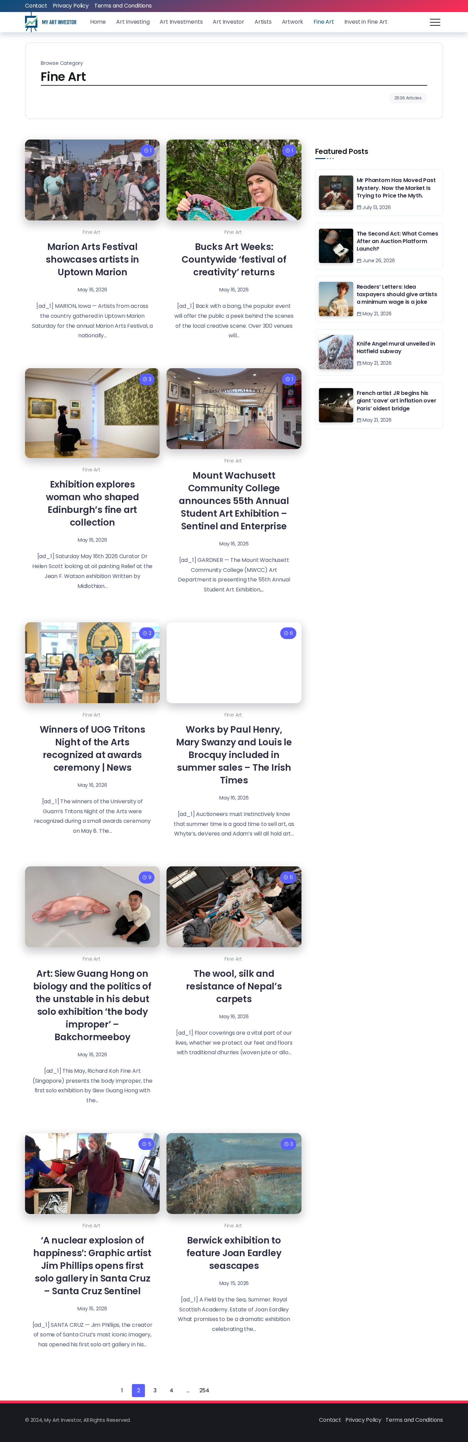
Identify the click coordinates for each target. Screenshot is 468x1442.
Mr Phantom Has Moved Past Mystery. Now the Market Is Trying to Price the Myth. (396, 188)
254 (204, 1390)
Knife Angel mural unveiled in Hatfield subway (396, 347)
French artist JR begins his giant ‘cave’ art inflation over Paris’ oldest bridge (396, 400)
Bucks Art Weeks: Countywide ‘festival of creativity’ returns (234, 259)
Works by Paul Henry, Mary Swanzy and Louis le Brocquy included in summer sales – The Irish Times (234, 754)
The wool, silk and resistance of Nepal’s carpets (234, 986)
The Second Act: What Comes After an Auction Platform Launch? (397, 241)
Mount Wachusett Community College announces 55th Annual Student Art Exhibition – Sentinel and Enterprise (234, 500)
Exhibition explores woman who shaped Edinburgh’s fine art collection (92, 503)
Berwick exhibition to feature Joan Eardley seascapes (233, 1253)
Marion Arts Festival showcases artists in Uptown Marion (92, 259)
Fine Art (91, 232)
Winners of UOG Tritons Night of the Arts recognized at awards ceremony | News (92, 748)
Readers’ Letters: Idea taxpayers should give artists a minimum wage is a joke (397, 294)
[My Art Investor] (50, 22)
